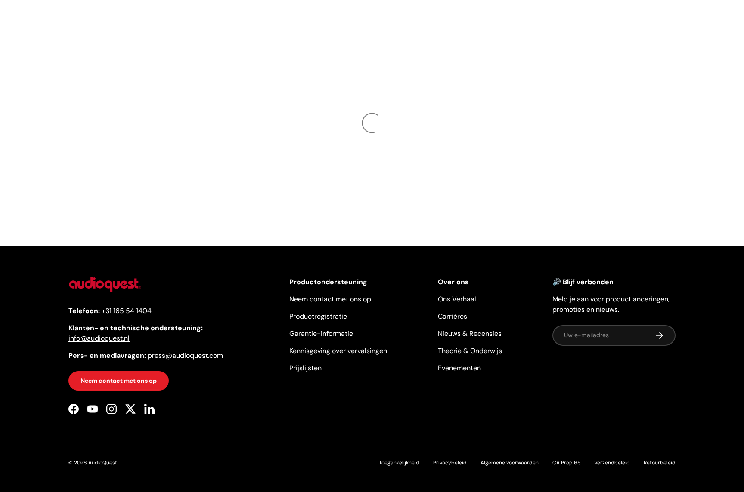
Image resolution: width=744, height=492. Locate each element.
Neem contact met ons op (119, 381)
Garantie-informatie (321, 333)
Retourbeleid (660, 462)
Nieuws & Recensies (470, 333)
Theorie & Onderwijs (470, 350)
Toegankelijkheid (399, 462)
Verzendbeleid (612, 462)
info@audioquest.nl (99, 338)
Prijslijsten (305, 367)
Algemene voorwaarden (509, 462)
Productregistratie (318, 316)
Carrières (452, 316)
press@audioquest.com (185, 355)
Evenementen (459, 367)
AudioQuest (102, 462)
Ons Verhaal (457, 299)
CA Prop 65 (566, 462)
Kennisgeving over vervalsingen (338, 350)
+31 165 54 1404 (127, 311)
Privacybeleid (450, 462)
